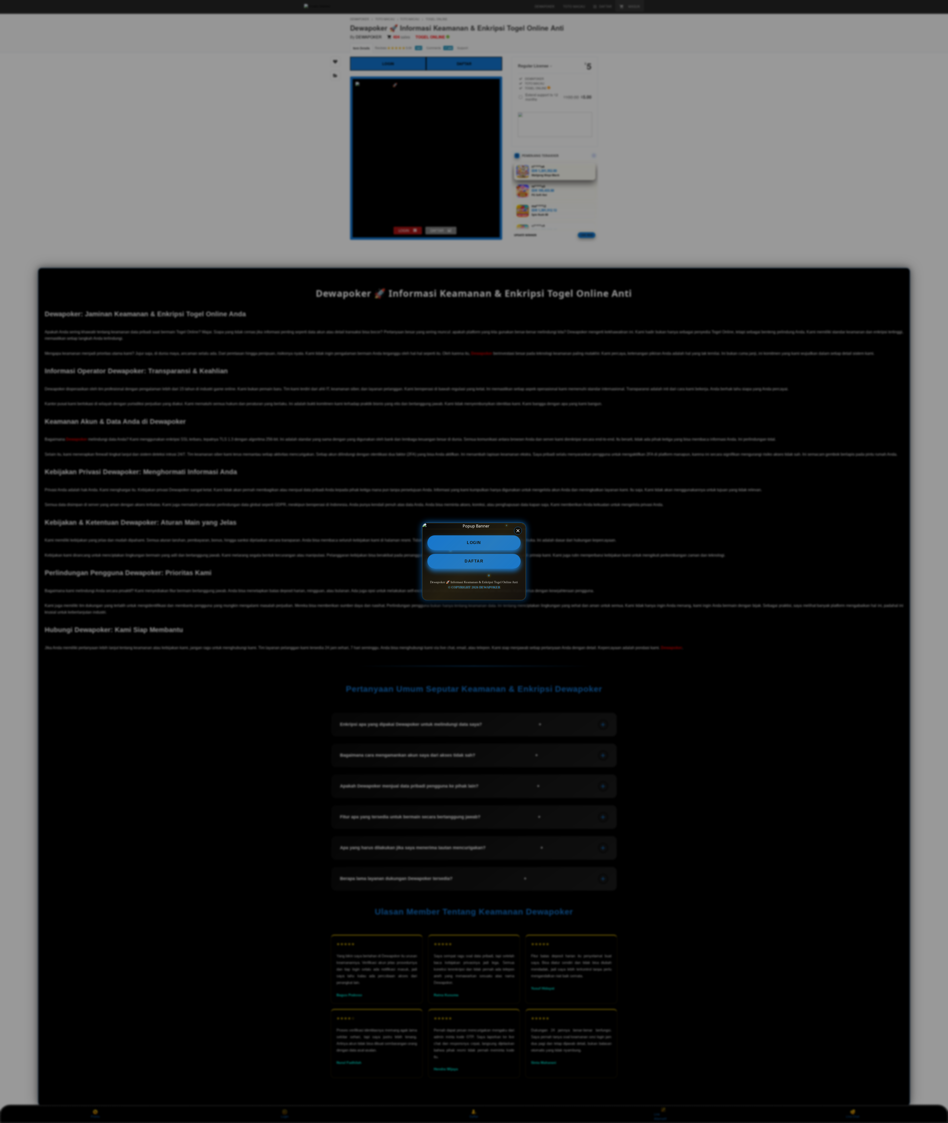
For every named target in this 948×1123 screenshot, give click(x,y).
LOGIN (474, 543)
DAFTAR (474, 561)
